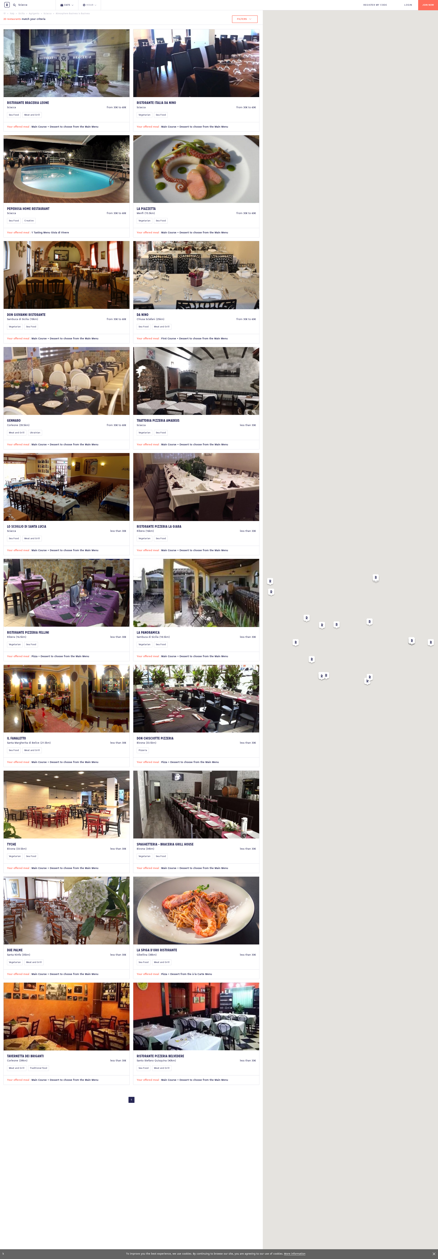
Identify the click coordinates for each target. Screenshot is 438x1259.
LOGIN (408, 5)
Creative (29, 221)
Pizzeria (143, 750)
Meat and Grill (32, 115)
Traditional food (38, 1068)
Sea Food (14, 115)
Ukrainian (35, 432)
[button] (326, 676)
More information (294, 1253)
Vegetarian (144, 115)
